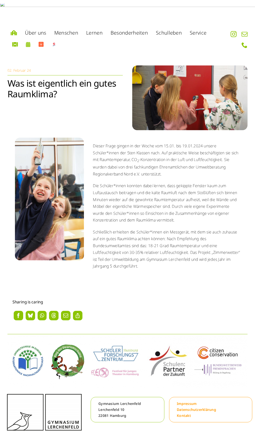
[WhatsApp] (42, 316)
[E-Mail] (66, 316)
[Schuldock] (54, 44)
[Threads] (54, 316)
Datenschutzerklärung (196, 409)
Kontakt (184, 415)
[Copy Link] (78, 316)
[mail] (245, 34)
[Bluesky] (30, 316)
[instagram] (234, 34)
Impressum (186, 403)
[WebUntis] (41, 44)
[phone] (245, 45)
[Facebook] (18, 316)
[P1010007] (190, 67)
